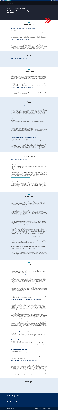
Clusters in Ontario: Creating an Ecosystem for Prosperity (19, 58)
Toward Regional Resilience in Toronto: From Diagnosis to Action (20, 105)
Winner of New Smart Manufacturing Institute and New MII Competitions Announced (23, 28)
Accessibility (8, 408)
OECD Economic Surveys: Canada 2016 (16, 73)
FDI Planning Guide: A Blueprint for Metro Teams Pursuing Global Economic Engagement (23, 137)
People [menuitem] (17, 3)
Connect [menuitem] (48, 3)
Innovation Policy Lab (8, 0)
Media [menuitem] (38, 3)
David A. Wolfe (18, 389)
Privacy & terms (12, 408)
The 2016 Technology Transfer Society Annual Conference (19, 349)
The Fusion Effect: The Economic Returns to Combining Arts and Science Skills (22, 87)
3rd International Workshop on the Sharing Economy (18, 274)
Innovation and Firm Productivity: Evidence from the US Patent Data (20, 177)
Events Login (54, 0)
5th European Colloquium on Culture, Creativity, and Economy (19, 311)
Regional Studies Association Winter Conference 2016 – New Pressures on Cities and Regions (24, 360)
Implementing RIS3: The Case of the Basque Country (18, 126)
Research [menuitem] (22, 3)
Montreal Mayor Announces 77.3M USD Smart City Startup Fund (20, 39)
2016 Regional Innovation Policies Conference (17, 339)
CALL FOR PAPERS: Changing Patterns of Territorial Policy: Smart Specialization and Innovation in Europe (25, 299)
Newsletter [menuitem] (42, 3)
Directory (51, 0)
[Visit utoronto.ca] (0, 0)
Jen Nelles (20, 388)
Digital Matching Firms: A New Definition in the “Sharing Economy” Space (21, 159)
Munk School (3, 0)
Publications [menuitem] (28, 3)
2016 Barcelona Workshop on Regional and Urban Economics (19, 331)
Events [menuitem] (33, 3)
